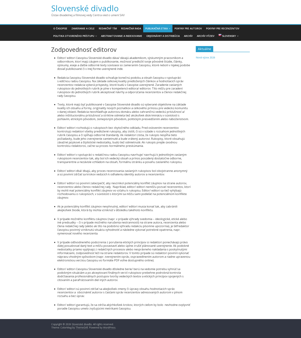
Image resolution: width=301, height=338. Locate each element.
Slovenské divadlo (85, 8)
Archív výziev (205, 36)
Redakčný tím (108, 28)
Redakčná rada (131, 28)
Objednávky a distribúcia (163, 36)
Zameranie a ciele (83, 28)
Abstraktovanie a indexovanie (121, 36)
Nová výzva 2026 (205, 57)
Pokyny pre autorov (188, 28)
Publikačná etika (156, 28)
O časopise (60, 28)
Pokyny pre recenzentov (222, 28)
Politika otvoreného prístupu (73, 36)
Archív (188, 36)
